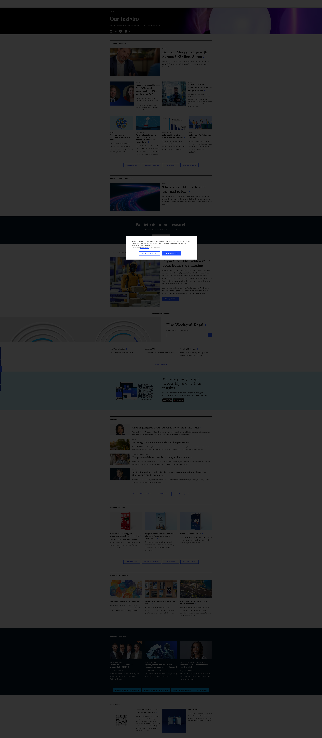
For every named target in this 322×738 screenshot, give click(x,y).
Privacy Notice (144, 247)
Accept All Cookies (171, 253)
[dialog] (161, 248)
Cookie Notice (148, 245)
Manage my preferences (149, 253)
